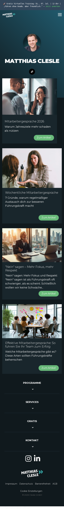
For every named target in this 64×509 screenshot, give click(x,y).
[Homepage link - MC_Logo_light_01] (32, 475)
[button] (60, 14)
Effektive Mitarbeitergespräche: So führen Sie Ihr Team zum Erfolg (30, 344)
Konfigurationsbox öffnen (15, 507)
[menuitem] (12, 482)
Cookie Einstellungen (31, 491)
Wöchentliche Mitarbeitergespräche (31, 192)
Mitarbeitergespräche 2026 (24, 121)
